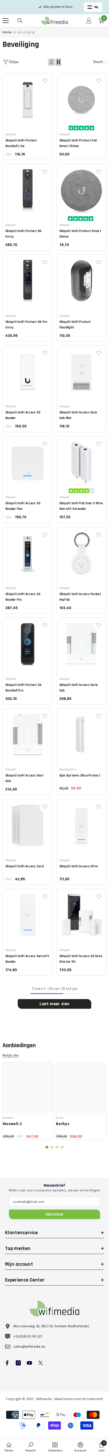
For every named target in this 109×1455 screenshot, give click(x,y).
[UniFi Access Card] (27, 824)
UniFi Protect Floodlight (75, 324)
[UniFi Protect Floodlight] (81, 280)
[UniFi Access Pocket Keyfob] (81, 552)
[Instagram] (18, 1363)
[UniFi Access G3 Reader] (27, 370)
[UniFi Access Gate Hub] (81, 643)
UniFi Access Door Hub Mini (78, 415)
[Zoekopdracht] (20, 21)
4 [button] (62, 1147)
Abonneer (54, 1214)
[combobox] (93, 7)
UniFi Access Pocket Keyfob (80, 597)
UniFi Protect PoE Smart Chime (78, 143)
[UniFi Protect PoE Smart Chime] (81, 98)
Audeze (8, 1118)
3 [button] (57, 1147)
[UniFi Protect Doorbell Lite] (27, 98)
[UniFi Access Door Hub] (27, 733)
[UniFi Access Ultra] (81, 824)
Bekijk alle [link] (11, 1055)
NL (96, 7)
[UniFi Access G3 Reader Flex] (27, 461)
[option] (28, 1101)
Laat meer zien (54, 1004)
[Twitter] (40, 1363)
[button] (51, 62)
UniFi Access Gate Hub (78, 688)
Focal (59, 1118)
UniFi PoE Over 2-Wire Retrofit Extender (81, 506)
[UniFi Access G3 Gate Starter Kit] (81, 914)
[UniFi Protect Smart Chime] (81, 189)
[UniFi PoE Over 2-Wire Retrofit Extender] (81, 461)
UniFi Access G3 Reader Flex (22, 506)
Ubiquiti (10, 134)
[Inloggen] (89, 20)
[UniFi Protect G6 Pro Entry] (27, 280)
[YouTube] (29, 1363)
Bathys (62, 1124)
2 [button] (51, 1147)
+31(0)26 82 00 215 (27, 1336)
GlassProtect (79, 775)
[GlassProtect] (81, 733)
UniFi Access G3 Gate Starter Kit (80, 959)
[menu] (6, 21)
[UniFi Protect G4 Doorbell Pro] (27, 643)
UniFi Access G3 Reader (22, 415)
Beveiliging (26, 32)
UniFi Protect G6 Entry (23, 234)
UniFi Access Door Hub (24, 778)
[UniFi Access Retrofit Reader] (27, 914)
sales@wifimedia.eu (29, 1346)
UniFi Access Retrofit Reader (27, 959)
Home (7, 32)
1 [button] (46, 1147)
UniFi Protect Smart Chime (80, 234)
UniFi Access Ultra (78, 866)
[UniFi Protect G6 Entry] (27, 189)
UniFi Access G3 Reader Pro (22, 597)
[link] (30, 1447)
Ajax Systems (67, 769)
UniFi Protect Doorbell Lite (21, 143)
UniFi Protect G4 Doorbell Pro (23, 688)
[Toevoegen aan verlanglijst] (45, 81)
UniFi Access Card (24, 866)
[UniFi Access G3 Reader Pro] (27, 552)
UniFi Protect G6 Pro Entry (26, 324)
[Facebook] (7, 1363)
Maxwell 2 (12, 1124)
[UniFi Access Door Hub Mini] (81, 370)
